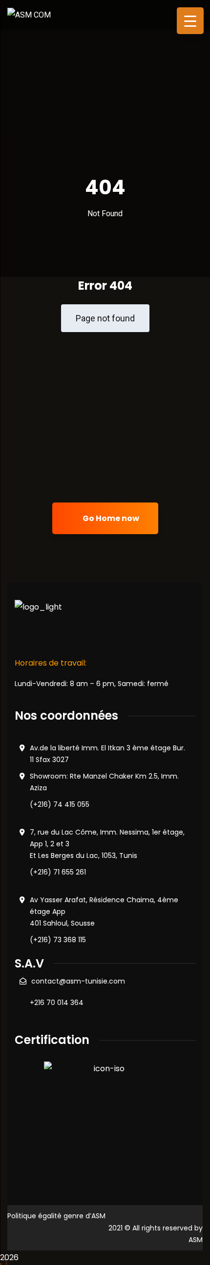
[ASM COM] (29, 14)
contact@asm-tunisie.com (78, 981)
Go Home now (110, 518)
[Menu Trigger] (190, 20)
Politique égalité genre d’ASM (56, 1216)
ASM (196, 1240)
